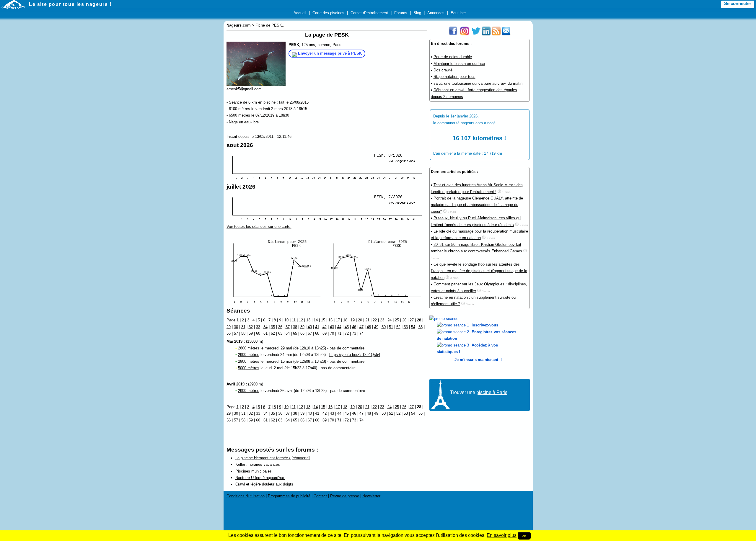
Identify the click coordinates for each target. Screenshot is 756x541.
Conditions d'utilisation (246, 496)
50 (384, 327)
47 (361, 327)
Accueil (300, 13)
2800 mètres (248, 348)
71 (339, 333)
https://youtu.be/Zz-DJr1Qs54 (354, 354)
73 (354, 333)
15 (323, 320)
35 (273, 327)
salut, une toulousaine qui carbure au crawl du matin (478, 83)
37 (288, 327)
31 (243, 327)
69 (324, 333)
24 (389, 320)
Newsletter (371, 496)
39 (302, 327)
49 (376, 327)
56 (229, 333)
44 (339, 327)
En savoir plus (502, 535)
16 (330, 320)
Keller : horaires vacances (257, 464)
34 (265, 327)
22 (375, 320)
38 (295, 327)
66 (302, 333)
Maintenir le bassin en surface (459, 63)
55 (420, 327)
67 (310, 333)
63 (280, 333)
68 (317, 333)
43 (332, 327)
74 (361, 333)
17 (338, 320)
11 (294, 320)
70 (332, 333)
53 (406, 327)
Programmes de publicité (289, 496)
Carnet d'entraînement (369, 13)
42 (324, 327)
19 (353, 320)
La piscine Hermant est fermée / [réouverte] (272, 458)
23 (382, 320)
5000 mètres (248, 368)
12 (301, 320)
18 (345, 320)
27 (412, 320)
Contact (320, 496)
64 (288, 333)
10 (286, 320)
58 (243, 333)
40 (310, 327)
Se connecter (737, 3)
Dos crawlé (443, 70)
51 (391, 327)
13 (308, 320)
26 (404, 320)
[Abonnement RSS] (496, 34)
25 (397, 320)
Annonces (435, 13)
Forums (400, 13)
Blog (417, 13)
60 (258, 333)
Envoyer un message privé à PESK (330, 53)
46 (354, 327)
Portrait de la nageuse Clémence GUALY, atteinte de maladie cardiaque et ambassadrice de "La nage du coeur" (477, 205)
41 (317, 327)
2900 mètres (248, 354)
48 (369, 327)
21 (367, 320)
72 (347, 333)
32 (251, 327)
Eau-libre (458, 13)
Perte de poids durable (453, 57)
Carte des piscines (328, 13)
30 (236, 327)
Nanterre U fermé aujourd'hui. (260, 477)
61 (265, 333)
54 (413, 327)
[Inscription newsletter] (506, 34)
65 (295, 333)
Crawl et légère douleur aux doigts (264, 484)
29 (229, 327)
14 (316, 320)
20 (360, 320)
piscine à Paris (491, 392)
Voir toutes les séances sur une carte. (259, 226)
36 (280, 327)
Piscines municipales (253, 471)
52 (398, 327)
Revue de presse (344, 496)
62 (273, 333)
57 (236, 333)
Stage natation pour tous (454, 76)
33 (258, 327)
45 (347, 327)
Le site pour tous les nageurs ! (70, 4)
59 (251, 333)
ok (524, 535)
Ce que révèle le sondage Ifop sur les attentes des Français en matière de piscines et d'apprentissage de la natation (479, 271)
